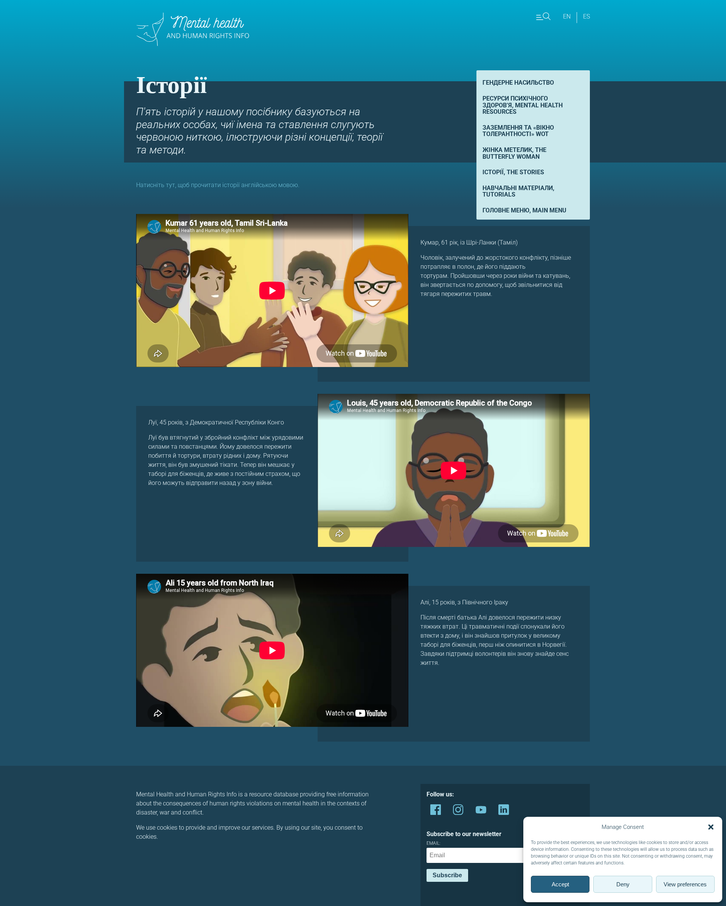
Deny (623, 884)
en (567, 16)
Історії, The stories (513, 172)
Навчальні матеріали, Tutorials (518, 191)
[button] (711, 827)
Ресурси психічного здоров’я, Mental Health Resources (522, 105)
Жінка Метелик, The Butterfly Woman (514, 153)
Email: (434, 843)
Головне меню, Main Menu (524, 210)
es (586, 16)
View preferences (685, 884)
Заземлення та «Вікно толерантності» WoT (518, 131)
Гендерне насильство (518, 82)
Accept (560, 884)
